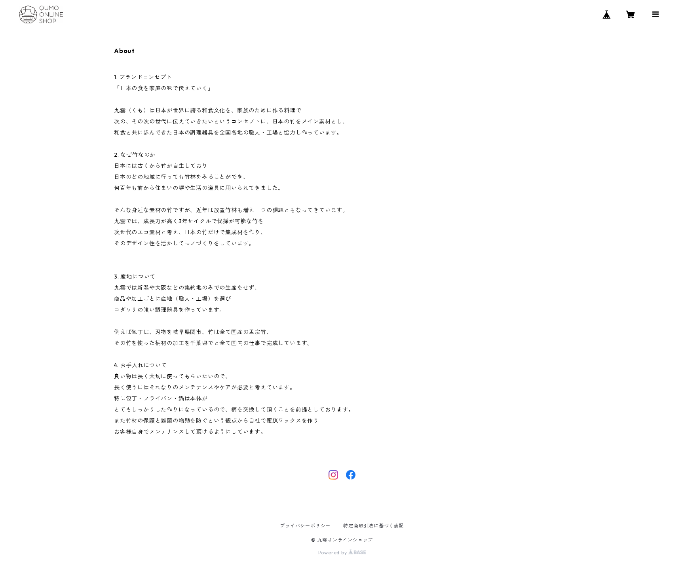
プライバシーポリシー (305, 526)
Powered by (333, 553)
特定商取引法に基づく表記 (373, 526)
